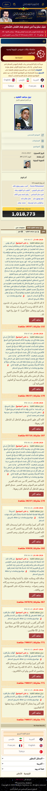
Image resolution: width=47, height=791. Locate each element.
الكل (43, 231)
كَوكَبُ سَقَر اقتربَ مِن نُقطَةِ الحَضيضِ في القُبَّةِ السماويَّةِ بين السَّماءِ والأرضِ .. (23, 616)
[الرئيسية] (43, 4)
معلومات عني (20, 228)
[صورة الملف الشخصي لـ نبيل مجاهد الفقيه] (23, 117)
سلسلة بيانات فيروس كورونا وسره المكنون (20, 51)
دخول (6, 4)
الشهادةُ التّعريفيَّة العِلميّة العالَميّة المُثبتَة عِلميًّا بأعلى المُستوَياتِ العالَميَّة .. (24, 514)
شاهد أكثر (36, 320)
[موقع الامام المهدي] (31, 4)
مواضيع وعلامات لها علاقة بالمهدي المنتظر (27, 368)
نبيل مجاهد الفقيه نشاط (34, 228)
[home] (43, 41)
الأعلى (19, 774)
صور (19, 231)
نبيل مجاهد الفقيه (31, 231)
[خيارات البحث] (14, 4)
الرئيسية (27, 774)
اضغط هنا (18, 58)
